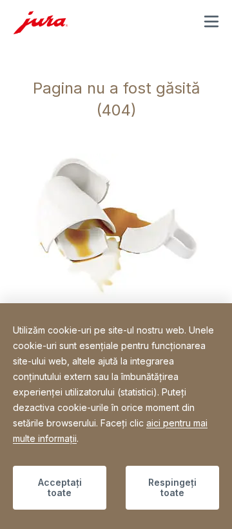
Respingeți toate (172, 487)
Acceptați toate (60, 487)
